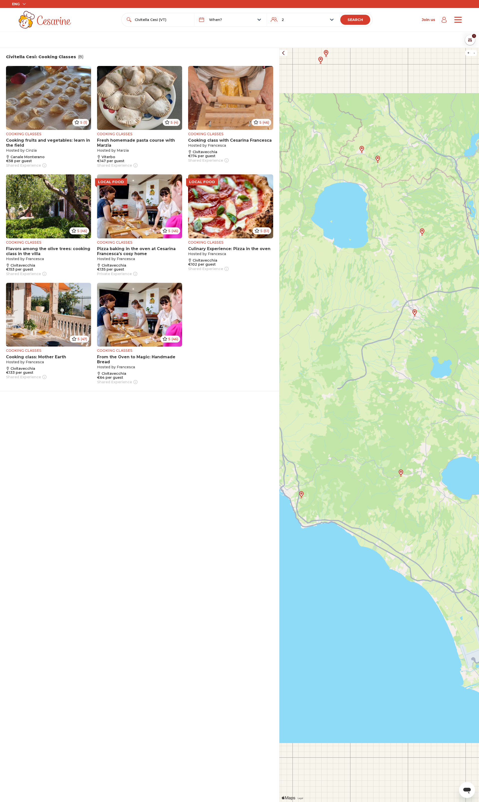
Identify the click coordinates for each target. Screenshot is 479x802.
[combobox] (162, 19)
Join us (428, 19)
